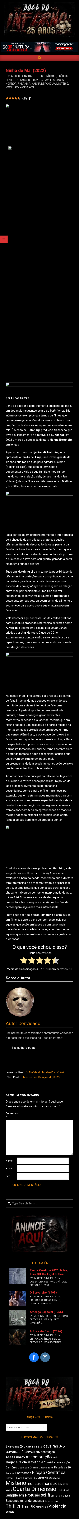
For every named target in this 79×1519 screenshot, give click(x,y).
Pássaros (27, 87)
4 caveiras (30, 1451)
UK (33, 1506)
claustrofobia (32, 1462)
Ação (55, 1457)
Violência (57, 1506)
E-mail (9, 1168)
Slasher (67, 1495)
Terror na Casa (51, 1501)
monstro (12, 87)
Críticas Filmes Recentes (45, 1342)
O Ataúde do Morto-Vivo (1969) (45, 1072)
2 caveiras (12, 1446)
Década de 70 (46, 1467)
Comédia (49, 1462)
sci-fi (45, 1495)
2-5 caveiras (29, 1446)
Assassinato (15, 1457)
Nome (9, 1160)
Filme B (11, 1478)
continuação (63, 1462)
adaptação (48, 1452)
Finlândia (24, 83)
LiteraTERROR (40, 1478)
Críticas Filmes (39, 1285)
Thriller (13, 1506)
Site (8, 1176)
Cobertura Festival (42, 1281)
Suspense (12, 1501)
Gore (19, 1478)
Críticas (50, 76)
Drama (34, 1467)
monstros (51, 1483)
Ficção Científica (49, 1472)
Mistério (62, 83)
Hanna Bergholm (43, 83)
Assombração (39, 1456)
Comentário (11, 1115)
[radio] (23, 961)
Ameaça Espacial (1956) (46, 1312)
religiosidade (63, 1490)
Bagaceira (13, 1462)
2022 (35, 80)
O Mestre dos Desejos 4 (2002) (40, 1077)
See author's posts (23, 1047)
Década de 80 (62, 1467)
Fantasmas (23, 1473)
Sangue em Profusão (23, 1495)
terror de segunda (32, 1501)
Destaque (23, 1467)
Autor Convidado (23, 1023)
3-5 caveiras (47, 80)
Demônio (11, 1467)
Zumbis (10, 1511)
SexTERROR (56, 1496)
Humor (27, 1478)
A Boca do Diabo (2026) (46, 1331)
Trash (25, 1506)
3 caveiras (49, 1446)
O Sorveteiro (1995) (43, 1292)
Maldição (54, 1478)
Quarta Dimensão (41, 1303)
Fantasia (10, 1473)
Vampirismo (41, 1506)
